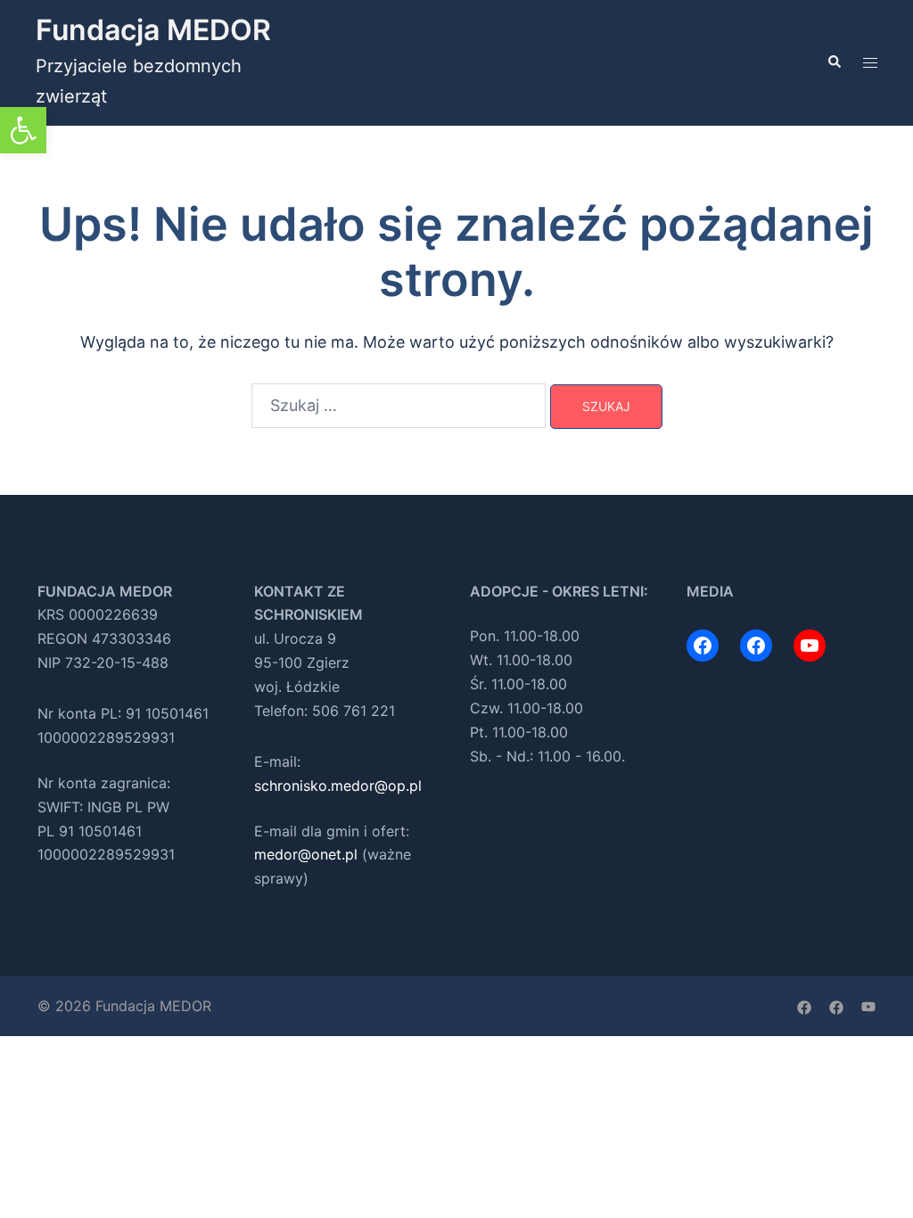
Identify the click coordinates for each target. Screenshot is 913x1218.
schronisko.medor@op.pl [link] (338, 785)
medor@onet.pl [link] (306, 854)
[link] (23, 130)
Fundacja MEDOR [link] (153, 29)
